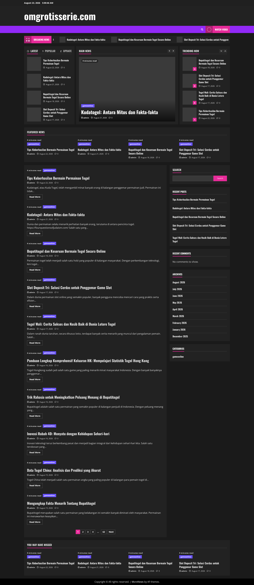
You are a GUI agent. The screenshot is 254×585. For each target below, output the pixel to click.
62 (104, 531)
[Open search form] (202, 29)
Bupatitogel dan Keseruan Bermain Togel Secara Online (135, 39)
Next (111, 531)
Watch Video (221, 29)
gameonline (88, 105)
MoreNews (138, 581)
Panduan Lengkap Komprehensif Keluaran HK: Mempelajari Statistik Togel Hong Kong (88, 360)
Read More (36, 197)
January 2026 (179, 329)
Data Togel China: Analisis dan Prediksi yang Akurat (64, 470)
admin (86, 118)
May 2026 (177, 302)
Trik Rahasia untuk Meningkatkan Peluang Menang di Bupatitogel (73, 397)
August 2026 (179, 282)
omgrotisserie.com (60, 16)
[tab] (32, 51)
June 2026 (178, 296)
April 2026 (178, 309)
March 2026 (178, 316)
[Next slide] (173, 51)
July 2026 (177, 289)
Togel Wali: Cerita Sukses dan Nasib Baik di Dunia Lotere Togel (190, 98)
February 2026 (180, 323)
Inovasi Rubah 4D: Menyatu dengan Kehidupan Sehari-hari (68, 433)
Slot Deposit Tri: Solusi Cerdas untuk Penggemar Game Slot (202, 39)
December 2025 (180, 336)
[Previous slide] (169, 51)
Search (177, 170)
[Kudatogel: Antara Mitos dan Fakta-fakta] (127, 89)
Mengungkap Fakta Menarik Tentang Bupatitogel (61, 503)
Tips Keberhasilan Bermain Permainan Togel (34, 64)
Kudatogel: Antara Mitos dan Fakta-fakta (76, 39)
